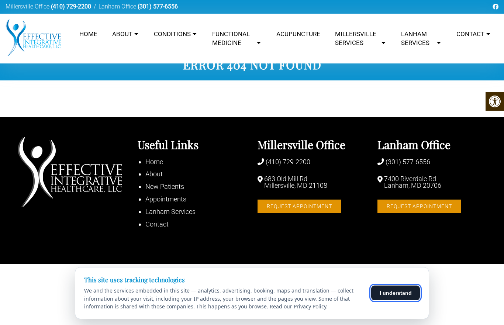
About (122, 34)
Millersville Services (355, 38)
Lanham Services (415, 38)
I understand (396, 293)
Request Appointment (299, 206)
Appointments (165, 199)
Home (88, 34)
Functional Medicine (231, 38)
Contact (470, 34)
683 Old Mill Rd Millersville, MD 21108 (295, 182)
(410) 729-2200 (71, 6)
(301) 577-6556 (158, 6)
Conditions (172, 34)
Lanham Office (118, 6)
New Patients (164, 186)
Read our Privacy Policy (298, 306)
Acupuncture (298, 34)
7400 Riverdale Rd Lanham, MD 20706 (412, 182)
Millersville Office (28, 6)
